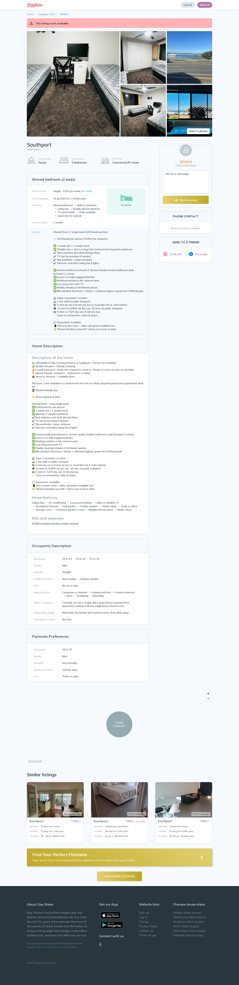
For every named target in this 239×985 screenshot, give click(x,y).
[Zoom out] (208, 698)
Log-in (143, 917)
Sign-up (144, 912)
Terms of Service (61, 947)
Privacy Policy (42, 947)
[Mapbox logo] (35, 761)
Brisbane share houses (188, 922)
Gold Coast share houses (189, 931)
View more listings (119, 876)
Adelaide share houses (188, 935)
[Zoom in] (208, 693)
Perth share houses (186, 926)
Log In (188, 4)
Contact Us (146, 931)
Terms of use (147, 935)
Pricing (143, 922)
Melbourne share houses (189, 917)
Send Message (188, 200)
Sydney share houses (187, 912)
